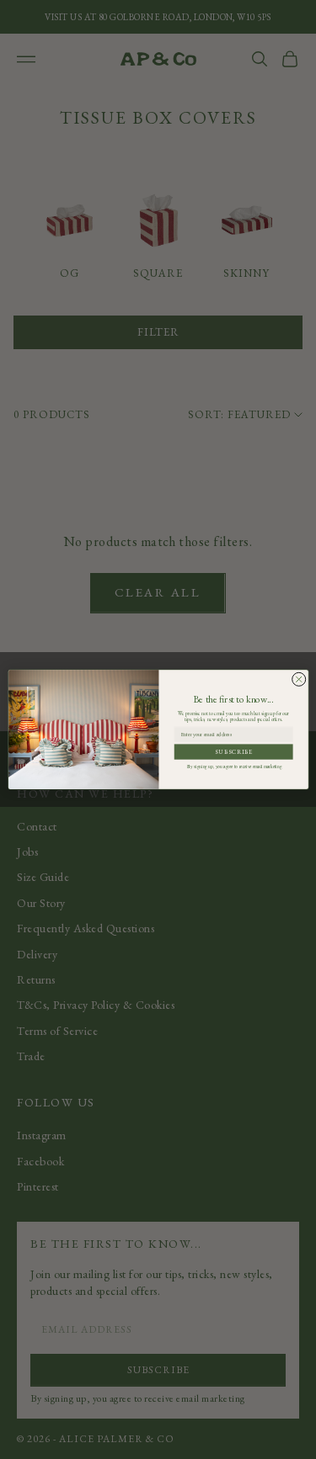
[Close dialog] (298, 679)
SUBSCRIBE (233, 751)
